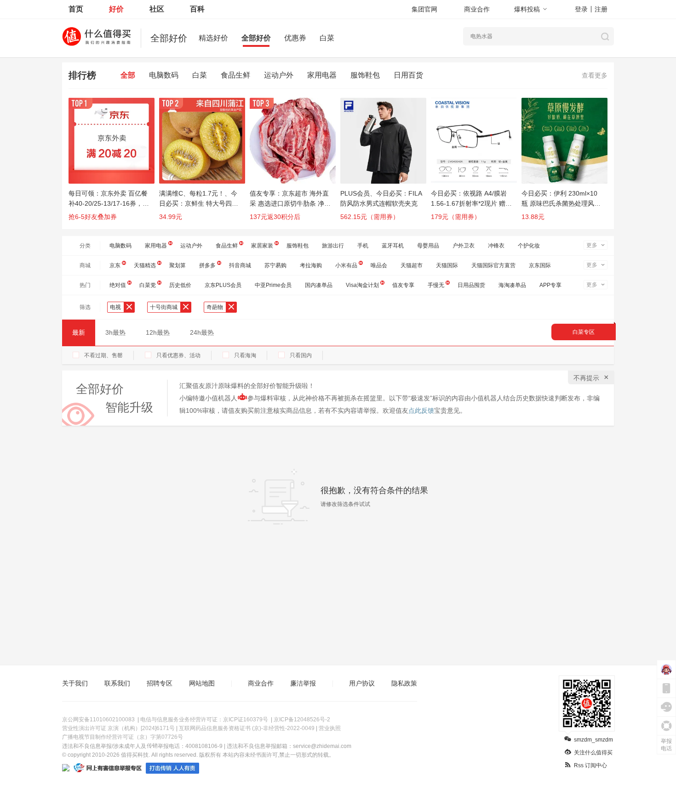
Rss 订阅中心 (590, 765)
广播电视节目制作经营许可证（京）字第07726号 (122, 737)
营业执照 (330, 728)
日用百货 (408, 75)
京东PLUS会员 (223, 285)
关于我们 (75, 683)
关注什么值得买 (593, 752)
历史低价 (180, 285)
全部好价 (256, 38)
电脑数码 (163, 75)
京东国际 (540, 265)
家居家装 (262, 245)
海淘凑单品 (512, 285)
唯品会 (379, 265)
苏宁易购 (275, 265)
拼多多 (207, 265)
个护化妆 (529, 245)
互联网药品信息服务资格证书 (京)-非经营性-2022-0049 (247, 728)
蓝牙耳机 (393, 245)
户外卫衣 (464, 245)
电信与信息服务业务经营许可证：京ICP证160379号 (204, 719)
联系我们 (117, 683)
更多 (591, 245)
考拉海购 (311, 265)
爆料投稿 (527, 9)
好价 (116, 9)
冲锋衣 (496, 245)
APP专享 (550, 285)
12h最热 (158, 332)
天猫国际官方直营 (493, 265)
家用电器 (322, 75)
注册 (601, 9)
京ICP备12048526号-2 (302, 719)
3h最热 (115, 332)
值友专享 (403, 285)
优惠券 (295, 38)
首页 (76, 9)
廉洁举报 (303, 683)
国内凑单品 (318, 285)
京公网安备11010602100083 (98, 719)
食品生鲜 (235, 75)
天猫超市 (412, 265)
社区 (156, 9)
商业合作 (477, 9)
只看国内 (300, 355)
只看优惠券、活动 (178, 355)
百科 (197, 9)
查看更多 (594, 75)
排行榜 (82, 75)
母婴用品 (428, 245)
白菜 (327, 38)
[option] (114, 163)
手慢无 (436, 285)
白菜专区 (584, 332)
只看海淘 (245, 355)
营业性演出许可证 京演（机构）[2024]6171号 (118, 728)
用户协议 (362, 683)
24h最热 (202, 332)
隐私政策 (404, 683)
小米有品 (346, 265)
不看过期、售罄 (103, 355)
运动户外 (278, 75)
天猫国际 (447, 265)
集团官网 (424, 9)
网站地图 (202, 683)
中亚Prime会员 (273, 285)
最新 (78, 332)
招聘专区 (159, 683)
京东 (114, 265)
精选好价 (213, 38)
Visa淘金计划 (362, 285)
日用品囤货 (471, 285)
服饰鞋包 (365, 75)
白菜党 (147, 285)
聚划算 (177, 265)
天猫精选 (145, 265)
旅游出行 (333, 245)
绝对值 (117, 285)
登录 (581, 9)
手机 (362, 245)
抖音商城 (240, 265)
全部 (127, 75)
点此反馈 (421, 410)
